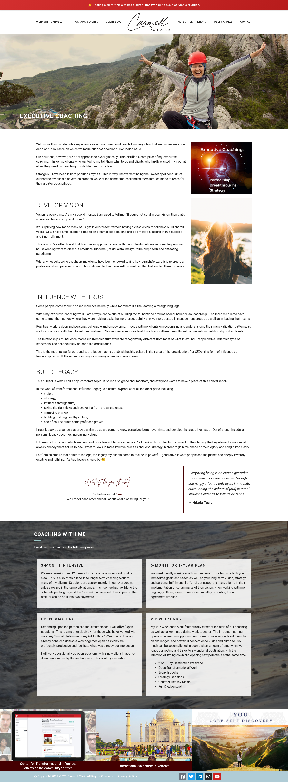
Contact (246, 21)
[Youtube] (217, 776)
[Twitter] (191, 776)
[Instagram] (208, 776)
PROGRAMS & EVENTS (85, 21)
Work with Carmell (49, 21)
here (119, 494)
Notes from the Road (192, 21)
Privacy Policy (127, 776)
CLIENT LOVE (113, 21)
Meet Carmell (223, 21)
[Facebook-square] (182, 776)
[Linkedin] (200, 776)
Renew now (153, 5)
